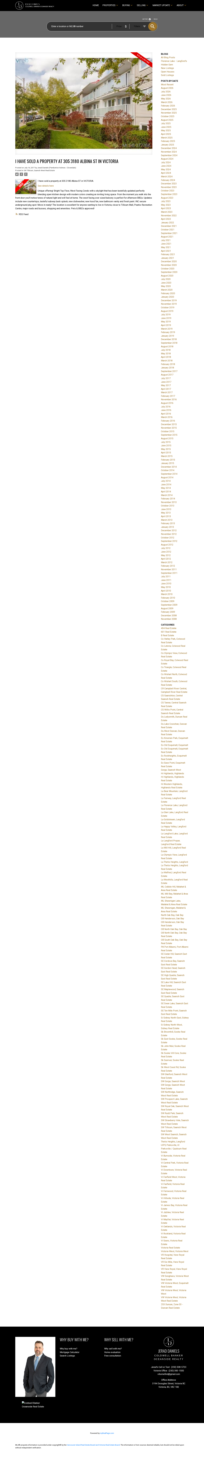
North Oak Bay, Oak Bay (172, 915)
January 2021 (167, 258)
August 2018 (167, 346)
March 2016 (166, 417)
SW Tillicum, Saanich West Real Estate (39, 170)
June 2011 (166, 580)
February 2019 (168, 332)
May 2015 (166, 449)
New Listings (167, 68)
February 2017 (168, 396)
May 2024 (166, 169)
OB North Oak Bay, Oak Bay (174, 929)
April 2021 (166, 251)
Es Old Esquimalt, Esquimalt (174, 745)
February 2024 (168, 180)
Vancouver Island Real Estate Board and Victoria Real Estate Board (93, 1445)
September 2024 (169, 155)
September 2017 (169, 371)
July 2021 (166, 240)
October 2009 (167, 601)
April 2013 (166, 516)
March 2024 (166, 176)
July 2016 (166, 406)
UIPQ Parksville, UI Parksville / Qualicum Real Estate (174, 1148)
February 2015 (168, 459)
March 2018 (166, 360)
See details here (46, 185)
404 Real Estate (168, 628)
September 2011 (169, 573)
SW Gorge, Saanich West (173, 1081)
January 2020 (167, 297)
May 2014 (166, 488)
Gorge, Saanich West (171, 770)
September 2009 (169, 605)
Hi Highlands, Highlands (172, 773)
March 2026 (166, 102)
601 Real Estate (168, 632)
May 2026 (166, 98)
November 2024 (169, 151)
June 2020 (166, 282)
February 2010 (168, 598)
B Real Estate (167, 635)
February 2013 (168, 523)
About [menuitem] (180, 5)
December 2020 (169, 261)
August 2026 (167, 88)
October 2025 (167, 116)
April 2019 (166, 325)
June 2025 (166, 127)
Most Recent (167, 84)
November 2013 (169, 502)
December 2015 (169, 424)
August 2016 (167, 403)
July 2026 (166, 91)
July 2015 (166, 442)
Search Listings (67, 1355)
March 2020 (166, 290)
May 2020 (166, 286)
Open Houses (167, 71)
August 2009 (167, 608)
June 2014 (166, 484)
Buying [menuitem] (126, 5)
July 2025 (166, 123)
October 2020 (167, 268)
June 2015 (166, 445)
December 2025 (169, 109)
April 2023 (166, 208)
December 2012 (169, 530)
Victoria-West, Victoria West (174, 1251)
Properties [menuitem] (108, 5)
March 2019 (166, 329)
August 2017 (167, 374)
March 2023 (166, 212)
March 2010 (166, 594)
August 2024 (167, 159)
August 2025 (167, 120)
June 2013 (166, 509)
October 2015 (167, 431)
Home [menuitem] (96, 5)
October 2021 (167, 229)
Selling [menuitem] (141, 5)
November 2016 (169, 399)
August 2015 (167, 438)
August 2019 (167, 311)
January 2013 (167, 527)
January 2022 (167, 222)
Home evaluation (112, 1352)
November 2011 (169, 569)
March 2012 (166, 562)
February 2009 (168, 612)
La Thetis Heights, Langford (174, 862)
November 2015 (169, 428)
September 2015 (169, 435)
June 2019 (166, 318)
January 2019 (167, 336)
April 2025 (166, 134)
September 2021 (169, 233)
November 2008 (169, 619)
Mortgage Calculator (69, 1352)
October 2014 (167, 470)
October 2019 (167, 307)
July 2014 (166, 481)
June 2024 (166, 166)
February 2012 (168, 566)
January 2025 (167, 144)
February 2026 (168, 105)
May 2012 (166, 555)
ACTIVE (145, 19)
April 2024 (166, 173)
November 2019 (169, 304)
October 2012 (167, 537)
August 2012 (167, 544)
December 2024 (169, 148)
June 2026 (166, 95)
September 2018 (169, 343)
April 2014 (166, 491)
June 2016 (166, 410)
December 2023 (169, 183)
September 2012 (169, 541)
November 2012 (169, 534)
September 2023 (169, 194)
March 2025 (166, 137)
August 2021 (167, 236)
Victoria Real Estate (170, 1247)
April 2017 (166, 389)
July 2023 (166, 201)
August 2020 (167, 275)
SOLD (156, 19)
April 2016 (166, 413)
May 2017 (166, 385)
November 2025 (169, 112)
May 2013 (166, 512)
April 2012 (166, 559)
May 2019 (166, 321)
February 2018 (168, 364)
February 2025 (168, 141)
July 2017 (166, 378)
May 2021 (166, 247)
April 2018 (166, 357)
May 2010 (166, 587)
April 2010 (166, 590)
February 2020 (168, 293)
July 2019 (166, 314)
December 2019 (169, 300)
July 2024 (166, 162)
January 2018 (167, 367)
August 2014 (167, 477)
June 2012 (166, 551)
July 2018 (166, 350)
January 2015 (167, 463)
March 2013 (166, 520)
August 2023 (167, 198)
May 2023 (166, 205)
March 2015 (166, 456)
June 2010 (166, 583)
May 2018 (166, 353)
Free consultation (112, 1355)
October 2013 (167, 505)
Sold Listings (167, 75)
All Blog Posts (168, 57)
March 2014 (166, 495)
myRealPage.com (107, 1433)
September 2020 (169, 272)
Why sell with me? (113, 1348)
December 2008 (169, 615)
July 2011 (166, 576)
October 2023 (167, 190)
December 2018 (169, 339)
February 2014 (168, 498)
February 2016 (168, 420)
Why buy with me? (68, 1348)
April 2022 (166, 219)
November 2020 (169, 265)
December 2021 (169, 226)
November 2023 (169, 187)
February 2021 (168, 254)
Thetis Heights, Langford (173, 1141)
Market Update (161, 5)
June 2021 (166, 243)
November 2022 (169, 215)
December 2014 (169, 467)
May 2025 (166, 130)
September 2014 (169, 474)
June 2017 (166, 382)
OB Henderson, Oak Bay (172, 918)
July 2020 (166, 279)
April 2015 (166, 452)
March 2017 (166, 392)
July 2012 (166, 548)
